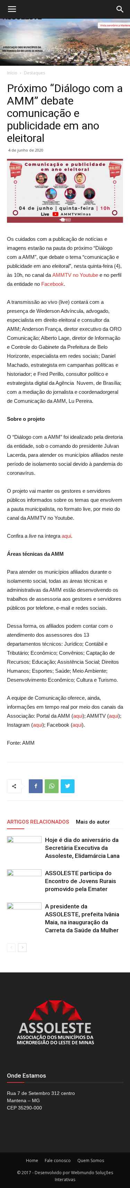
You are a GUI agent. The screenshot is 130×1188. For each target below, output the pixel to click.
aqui (66, 536)
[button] (120, 9)
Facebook (52, 284)
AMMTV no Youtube (75, 275)
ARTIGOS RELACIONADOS (38, 822)
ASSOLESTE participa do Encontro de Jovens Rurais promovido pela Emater (80, 881)
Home (32, 1160)
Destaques (34, 73)
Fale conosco (58, 1160)
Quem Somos (90, 1160)
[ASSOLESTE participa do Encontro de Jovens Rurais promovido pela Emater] (24, 881)
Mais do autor (93, 822)
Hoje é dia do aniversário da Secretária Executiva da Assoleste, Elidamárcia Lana (82, 847)
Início (12, 73)
